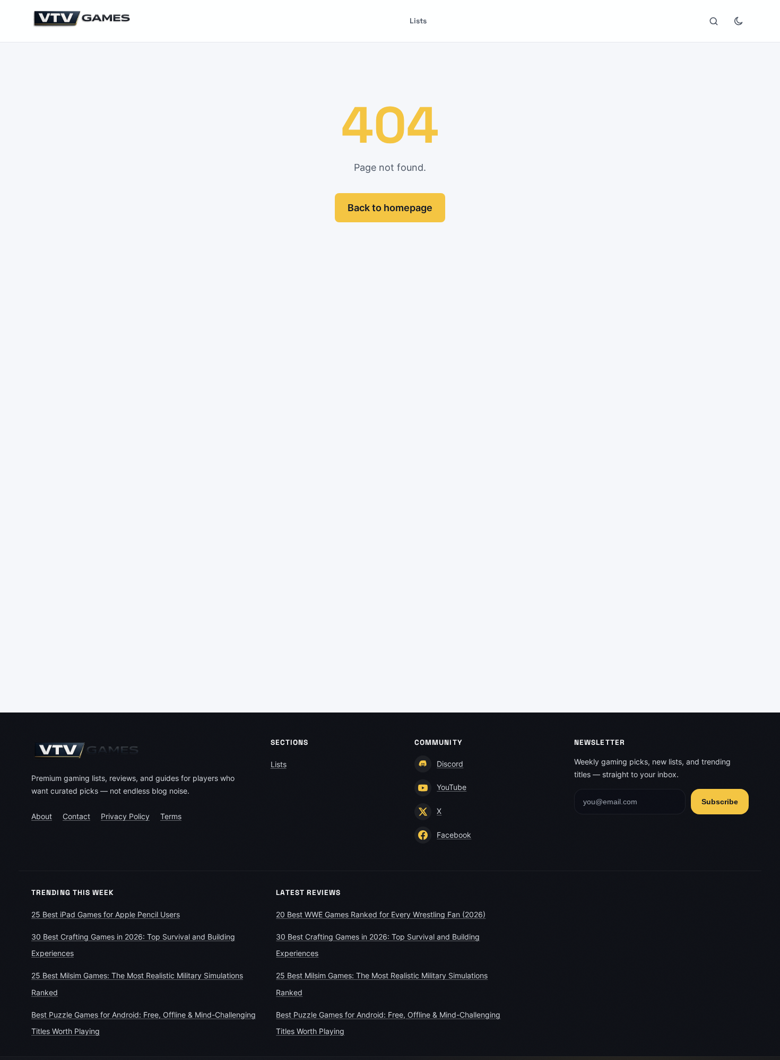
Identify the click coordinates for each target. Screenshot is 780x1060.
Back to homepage (390, 207)
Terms (170, 816)
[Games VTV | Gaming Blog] (82, 18)
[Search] (713, 21)
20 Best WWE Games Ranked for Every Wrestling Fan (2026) (381, 914)
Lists (418, 20)
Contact (76, 816)
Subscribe (719, 801)
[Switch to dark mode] (738, 21)
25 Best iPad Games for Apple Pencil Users (105, 914)
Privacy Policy (125, 816)
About (41, 816)
